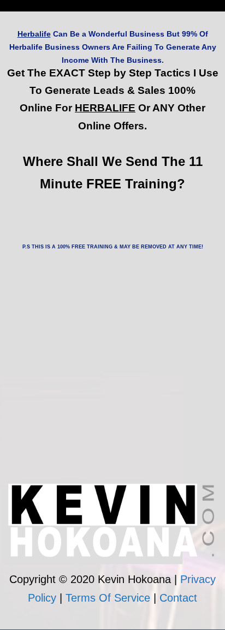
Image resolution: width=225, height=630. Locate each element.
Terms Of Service (108, 598)
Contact (178, 598)
